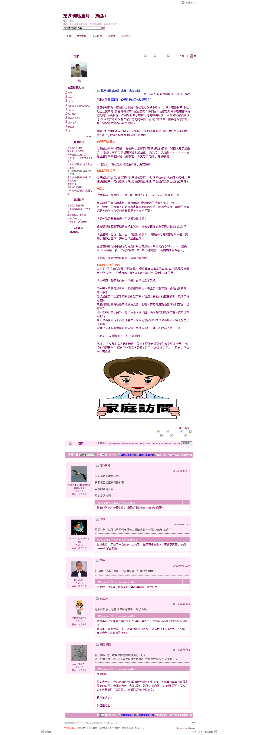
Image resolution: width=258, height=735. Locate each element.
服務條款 (103, 728)
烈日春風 (72, 122)
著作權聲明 (115, 728)
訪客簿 (111, 36)
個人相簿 (97, 36)
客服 (137, 728)
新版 (100, 16)
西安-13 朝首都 (74, 219)
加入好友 (67, 24)
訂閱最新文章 (110, 24)
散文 (187, 428)
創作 (181, 428)
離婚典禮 (71, 184)
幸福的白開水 (74, 118)
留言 (74, 494)
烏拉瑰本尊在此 (79, 618)
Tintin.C (71, 101)
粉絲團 (48, 732)
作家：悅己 (68, 21)
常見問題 (92, 728)
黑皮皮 (71, 127)
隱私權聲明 (127, 728)
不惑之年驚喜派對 (75, 205)
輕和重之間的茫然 (75, 151)
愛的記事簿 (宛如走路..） (79, 106)
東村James (79, 580)
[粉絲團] (42, 731)
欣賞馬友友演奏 (74, 148)
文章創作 (81, 36)
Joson (71, 110)
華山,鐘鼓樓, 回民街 (76, 215)
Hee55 (71, 97)
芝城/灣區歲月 (76, 16)
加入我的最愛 (96, 24)
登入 (194, 732)
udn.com (191, 728)
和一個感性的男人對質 (77, 155)
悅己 (79, 80)
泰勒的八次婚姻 (74, 187)
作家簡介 (125, 36)
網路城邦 (190, 2)
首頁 (68, 36)
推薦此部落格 (80, 24)
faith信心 (72, 114)
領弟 (70, 93)
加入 (200, 732)
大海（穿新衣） (79, 664)
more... (89, 136)
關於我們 (82, 728)
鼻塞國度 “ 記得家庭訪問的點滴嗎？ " (129, 99)
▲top (192, 723)
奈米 (70, 131)
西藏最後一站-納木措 (77, 222)
